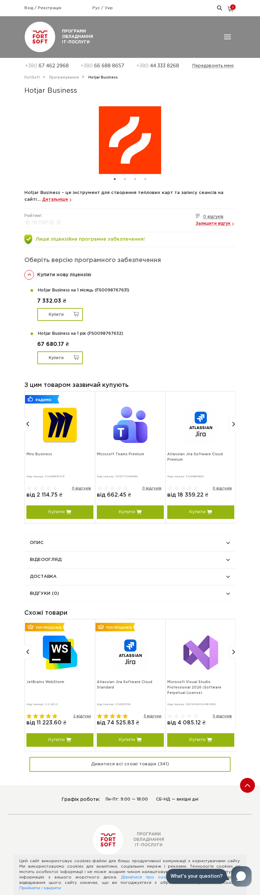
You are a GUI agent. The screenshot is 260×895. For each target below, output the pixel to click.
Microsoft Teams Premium (120, 454)
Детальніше (55, 199)
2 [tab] (125, 179)
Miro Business (39, 454)
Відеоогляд (46, 560)
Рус (96, 8)
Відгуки (44, 593)
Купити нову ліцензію (64, 275)
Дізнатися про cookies (148, 877)
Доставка (43, 577)
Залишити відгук (213, 223)
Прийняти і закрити (40, 888)
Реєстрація (49, 8)
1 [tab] (114, 179)
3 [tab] (135, 179)
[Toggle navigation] (227, 37)
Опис (37, 543)
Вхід (29, 8)
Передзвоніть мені (213, 66)
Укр (109, 8)
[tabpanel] (130, 140)
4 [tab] (145, 179)
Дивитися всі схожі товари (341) (130, 764)
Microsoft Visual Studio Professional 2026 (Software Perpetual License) (194, 688)
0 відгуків (213, 217)
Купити (56, 314)
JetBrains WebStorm (45, 682)
